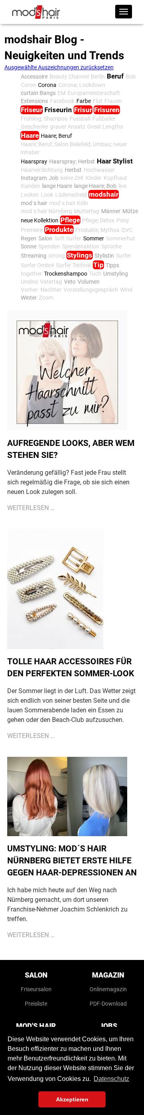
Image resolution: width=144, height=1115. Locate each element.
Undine (29, 281)
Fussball (80, 118)
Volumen (89, 281)
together (31, 273)
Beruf (115, 76)
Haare (30, 135)
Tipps (112, 265)
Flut (97, 101)
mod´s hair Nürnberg (46, 211)
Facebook (62, 101)
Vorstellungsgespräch (91, 289)
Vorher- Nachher (41, 289)
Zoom (46, 297)
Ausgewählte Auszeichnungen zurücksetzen (59, 67)
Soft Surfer (67, 238)
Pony (122, 220)
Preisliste (36, 1003)
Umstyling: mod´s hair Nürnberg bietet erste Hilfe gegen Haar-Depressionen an (72, 860)
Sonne (28, 246)
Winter (29, 297)
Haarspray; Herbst (72, 161)
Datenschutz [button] (111, 1078)
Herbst (73, 170)
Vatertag (51, 281)
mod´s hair (34, 203)
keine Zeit (72, 178)
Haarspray (34, 161)
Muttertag (86, 211)
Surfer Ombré (37, 265)
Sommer (93, 238)
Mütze (130, 211)
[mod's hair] (36, 12)
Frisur (83, 110)
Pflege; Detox (98, 220)
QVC (126, 230)
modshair (103, 194)
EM (62, 93)
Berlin (98, 76)
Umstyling (115, 273)
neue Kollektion (39, 220)
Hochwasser (99, 170)
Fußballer (104, 118)
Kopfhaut (115, 178)
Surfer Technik (73, 265)
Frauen (113, 101)
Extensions (34, 101)
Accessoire (34, 76)
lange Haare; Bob (95, 186)
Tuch (95, 273)
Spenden (49, 246)
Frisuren (107, 110)
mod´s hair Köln (68, 203)
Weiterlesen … (31, 508)
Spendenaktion (80, 246)
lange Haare (57, 186)
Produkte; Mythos (97, 230)
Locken (30, 195)
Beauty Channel (69, 76)
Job (53, 178)
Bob (131, 76)
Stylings (79, 255)
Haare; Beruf (56, 136)
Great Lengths (105, 126)
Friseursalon (36, 989)
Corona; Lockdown (81, 85)
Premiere (32, 230)
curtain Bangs (38, 93)
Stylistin (104, 255)
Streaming (33, 255)
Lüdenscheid (71, 195)
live (122, 186)
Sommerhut (120, 238)
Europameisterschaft (94, 93)
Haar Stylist (115, 161)
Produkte (59, 230)
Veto (70, 281)
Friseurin (58, 110)
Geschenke (34, 126)
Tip (98, 265)
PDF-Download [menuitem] (108, 1003)
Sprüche (111, 246)
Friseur (31, 110)
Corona (47, 85)
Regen (28, 238)
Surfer (123, 255)
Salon (45, 238)
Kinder (94, 178)
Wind (126, 289)
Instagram (34, 178)
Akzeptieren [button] (72, 1099)
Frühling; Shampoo (44, 118)
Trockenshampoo (65, 273)
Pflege (70, 220)
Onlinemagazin (108, 989)
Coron (28, 85)
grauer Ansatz (67, 126)
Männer (110, 211)
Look (47, 195)
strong (56, 255)
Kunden (30, 186)
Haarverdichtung (42, 170)
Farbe (83, 101)
